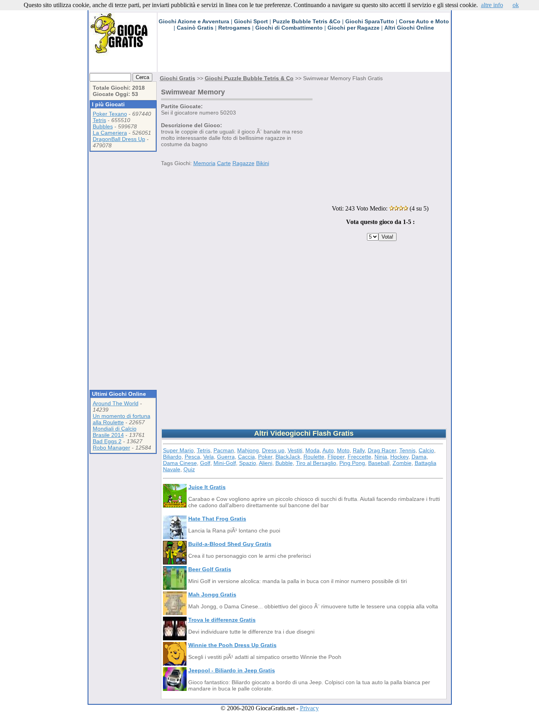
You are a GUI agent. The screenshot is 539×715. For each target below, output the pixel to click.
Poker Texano (110, 114)
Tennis (407, 450)
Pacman (223, 450)
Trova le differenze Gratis (222, 620)
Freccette (359, 456)
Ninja (380, 456)
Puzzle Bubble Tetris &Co (307, 21)
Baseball (378, 463)
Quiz (189, 469)
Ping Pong (352, 463)
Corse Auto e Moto (424, 21)
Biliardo (172, 456)
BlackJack (287, 456)
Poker (265, 456)
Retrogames (234, 27)
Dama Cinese (180, 463)
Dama (419, 456)
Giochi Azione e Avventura (194, 21)
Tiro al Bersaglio (316, 463)
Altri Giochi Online (409, 27)
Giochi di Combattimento (289, 27)
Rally (359, 450)
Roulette (313, 456)
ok (516, 5)
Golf (205, 463)
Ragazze (243, 163)
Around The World (115, 403)
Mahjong (248, 450)
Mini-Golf (224, 463)
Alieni (265, 463)
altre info (492, 5)
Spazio (247, 463)
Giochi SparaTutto (369, 21)
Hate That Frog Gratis (217, 519)
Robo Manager (111, 447)
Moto (343, 450)
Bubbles (103, 126)
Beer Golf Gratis (209, 569)
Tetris (99, 120)
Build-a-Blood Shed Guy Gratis (229, 544)
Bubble (284, 463)
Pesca (192, 456)
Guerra (226, 456)
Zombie (402, 463)
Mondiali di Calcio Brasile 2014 (115, 431)
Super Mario (178, 450)
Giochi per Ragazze (354, 27)
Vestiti (295, 450)
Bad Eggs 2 (107, 441)
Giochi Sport (251, 21)
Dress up (273, 450)
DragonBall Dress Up (119, 139)
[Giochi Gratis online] (123, 53)
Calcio (426, 450)
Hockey (399, 456)
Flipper (336, 456)
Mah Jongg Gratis (212, 594)
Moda (312, 450)
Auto (328, 450)
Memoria (204, 163)
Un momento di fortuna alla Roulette (121, 419)
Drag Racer (382, 450)
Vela (208, 456)
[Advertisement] (301, 54)
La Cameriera (110, 133)
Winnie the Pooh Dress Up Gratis (232, 645)
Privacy (309, 708)
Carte (224, 163)
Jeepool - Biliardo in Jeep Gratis (231, 670)
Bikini (262, 163)
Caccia (246, 456)
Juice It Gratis (207, 487)
